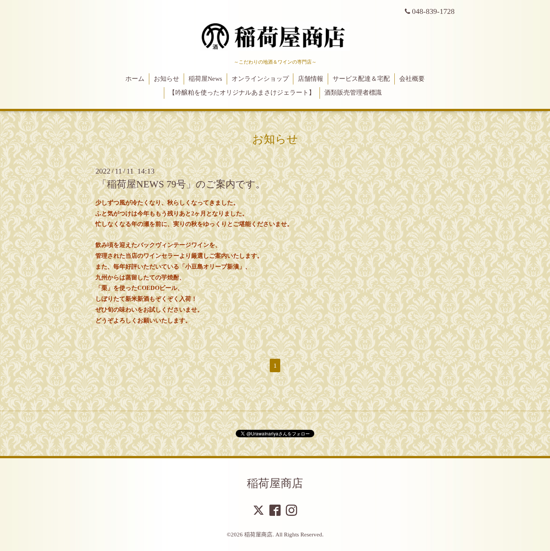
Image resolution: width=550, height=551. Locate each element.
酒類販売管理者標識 (353, 92)
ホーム (134, 78)
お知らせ (166, 78)
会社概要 (412, 78)
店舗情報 (310, 78)
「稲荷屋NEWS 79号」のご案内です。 (181, 184)
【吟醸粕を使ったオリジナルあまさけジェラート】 (242, 92)
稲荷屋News (205, 78)
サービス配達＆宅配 (361, 78)
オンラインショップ (260, 78)
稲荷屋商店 (275, 483)
